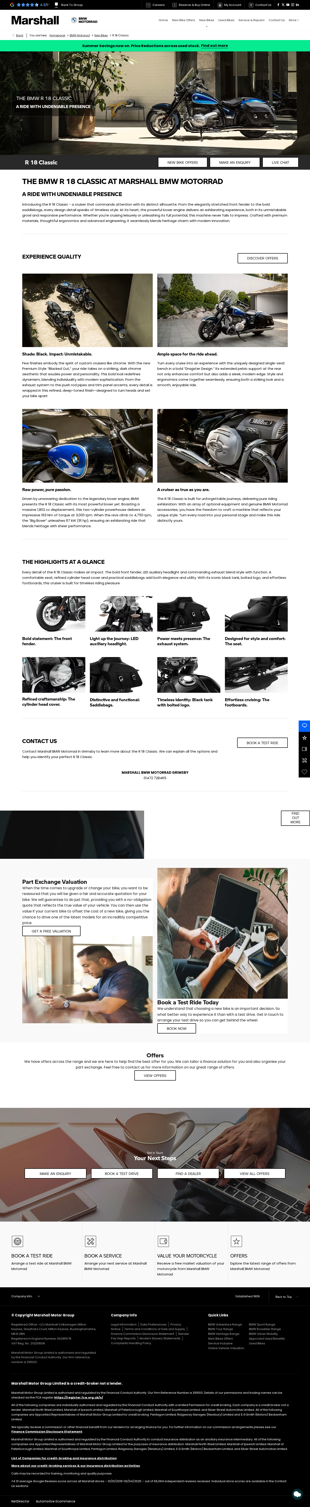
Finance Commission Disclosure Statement (142, 1334)
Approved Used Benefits (267, 1338)
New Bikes (101, 35)
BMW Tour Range (220, 1329)
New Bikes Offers (220, 1338)
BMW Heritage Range (223, 1334)
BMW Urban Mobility (263, 1334)
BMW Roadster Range (265, 1329)
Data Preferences (153, 1324)
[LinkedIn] (297, 5)
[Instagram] (292, 5)
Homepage (57, 35)
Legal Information (124, 1324)
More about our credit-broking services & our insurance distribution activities (75, 1466)
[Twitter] (283, 5)
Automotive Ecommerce (55, 1501)
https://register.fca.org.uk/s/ (78, 1397)
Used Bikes (257, 1343)
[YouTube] (287, 5)
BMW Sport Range (262, 1324)
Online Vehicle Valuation (226, 1348)
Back (19, 35)
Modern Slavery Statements (160, 1338)
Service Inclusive (220, 1343)
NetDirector (20, 1501)
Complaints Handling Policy (131, 1343)
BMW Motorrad (80, 35)
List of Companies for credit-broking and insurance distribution (64, 1458)
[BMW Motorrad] (84, 20)
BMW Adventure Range (225, 1324)
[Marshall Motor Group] (39, 20)
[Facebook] (278, 5)
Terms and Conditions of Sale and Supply (154, 1329)
